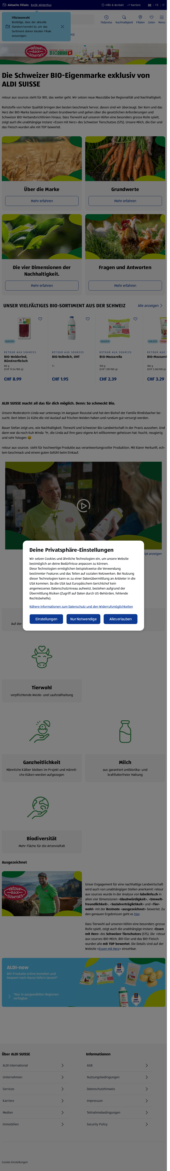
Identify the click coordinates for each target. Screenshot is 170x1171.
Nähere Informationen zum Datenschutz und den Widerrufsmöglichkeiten (81, 606)
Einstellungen (46, 619)
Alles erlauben (120, 619)
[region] (83, 586)
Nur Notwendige (83, 619)
